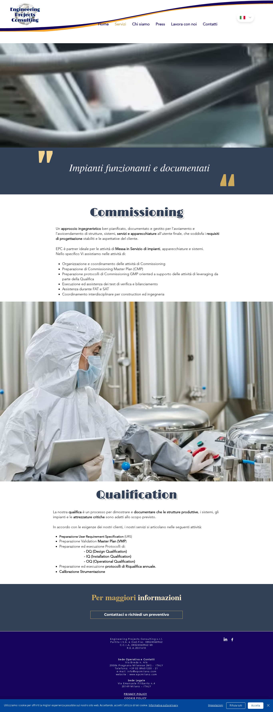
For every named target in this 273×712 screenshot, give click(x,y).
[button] (160, 23)
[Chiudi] (268, 705)
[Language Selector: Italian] (245, 17)
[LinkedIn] (225, 639)
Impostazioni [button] (215, 705)
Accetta (255, 705)
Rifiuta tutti (236, 705)
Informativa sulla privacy (163, 705)
